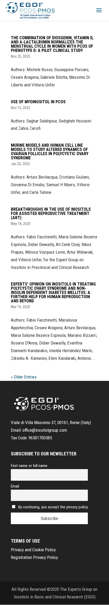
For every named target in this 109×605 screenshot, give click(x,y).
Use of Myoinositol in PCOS (38, 101)
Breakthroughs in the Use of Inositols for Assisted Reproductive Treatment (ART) (51, 213)
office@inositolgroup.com (44, 430)
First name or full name (29, 465)
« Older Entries (24, 377)
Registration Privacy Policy (34, 557)
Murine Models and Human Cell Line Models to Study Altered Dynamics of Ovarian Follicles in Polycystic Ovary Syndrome (49, 151)
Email (15, 486)
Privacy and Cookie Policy (33, 549)
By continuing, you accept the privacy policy (53, 507)
